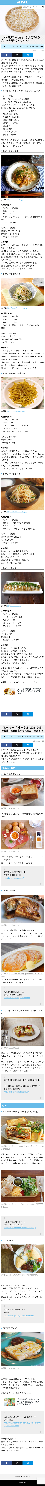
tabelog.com (14, 808)
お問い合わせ (26, 1476)
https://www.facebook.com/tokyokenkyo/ (20, 1228)
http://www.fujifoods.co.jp (17, 308)
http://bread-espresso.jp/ (14, 878)
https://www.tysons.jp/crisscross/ (17, 998)
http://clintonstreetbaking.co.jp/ (16, 1092)
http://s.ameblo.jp (14, 606)
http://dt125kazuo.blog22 (17, 512)
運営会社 (17, 1476)
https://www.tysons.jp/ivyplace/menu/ (23, 1275)
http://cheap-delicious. (16, 411)
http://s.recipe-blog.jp (15, 200)
